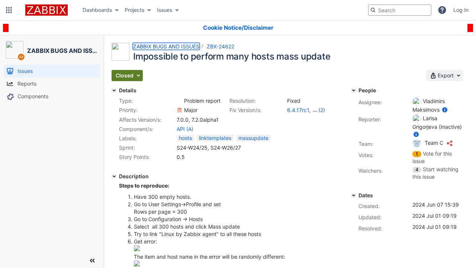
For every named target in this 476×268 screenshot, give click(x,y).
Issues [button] (164, 10)
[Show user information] (445, 109)
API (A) (185, 129)
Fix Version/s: (245, 110)
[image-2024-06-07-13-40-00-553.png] (137, 249)
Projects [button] (134, 10)
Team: (365, 144)
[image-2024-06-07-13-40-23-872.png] (137, 264)
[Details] (114, 90)
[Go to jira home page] (46, 10)
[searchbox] (400, 10)
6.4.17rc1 (298, 110)
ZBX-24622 (220, 46)
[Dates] (353, 195)
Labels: (127, 138)
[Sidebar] (92, 260)
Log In (461, 10)
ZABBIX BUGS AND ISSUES (166, 46)
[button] (9, 10)
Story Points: (134, 157)
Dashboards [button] (97, 10)
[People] (353, 90)
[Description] (114, 176)
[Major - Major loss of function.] (180, 110)
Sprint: (127, 147)
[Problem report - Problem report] (180, 101)
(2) (321, 110)
